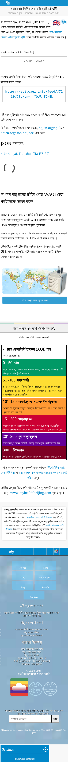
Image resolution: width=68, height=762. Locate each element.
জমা (55, 719)
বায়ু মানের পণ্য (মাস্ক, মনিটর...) (32, 658)
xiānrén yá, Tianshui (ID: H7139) (25, 153)
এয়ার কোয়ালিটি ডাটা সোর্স (32, 649)
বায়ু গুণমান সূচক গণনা (31, 652)
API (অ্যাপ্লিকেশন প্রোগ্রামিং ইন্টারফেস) (31, 661)
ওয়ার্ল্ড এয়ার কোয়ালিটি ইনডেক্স (39, 517)
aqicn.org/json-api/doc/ (18, 133)
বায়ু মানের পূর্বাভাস (31, 655)
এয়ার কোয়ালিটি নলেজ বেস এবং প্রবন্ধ (31, 629)
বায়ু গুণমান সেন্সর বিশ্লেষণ (32, 635)
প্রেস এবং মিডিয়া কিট (31, 615)
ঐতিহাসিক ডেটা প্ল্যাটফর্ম (31, 664)
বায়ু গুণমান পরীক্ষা (31, 632)
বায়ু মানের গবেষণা (32, 622)
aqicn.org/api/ (49, 128)
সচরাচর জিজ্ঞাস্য (32, 642)
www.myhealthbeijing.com (30, 493)
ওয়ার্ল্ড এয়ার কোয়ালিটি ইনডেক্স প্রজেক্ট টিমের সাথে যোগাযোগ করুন (31, 612)
